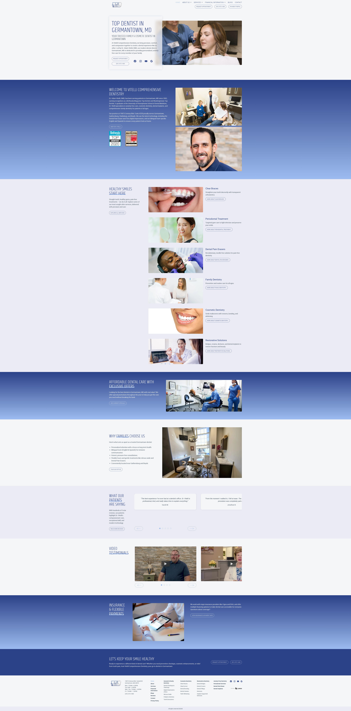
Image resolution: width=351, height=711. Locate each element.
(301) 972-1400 (129, 694)
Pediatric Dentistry (169, 697)
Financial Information (154, 689)
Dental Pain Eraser (219, 686)
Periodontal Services (220, 683)
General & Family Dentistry (169, 682)
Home (152, 681)
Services (153, 686)
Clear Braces (183, 683)
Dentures (199, 691)
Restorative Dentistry (203, 681)
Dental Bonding (184, 689)
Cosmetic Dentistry (185, 681)
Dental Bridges (201, 683)
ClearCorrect (183, 686)
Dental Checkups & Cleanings (169, 686)
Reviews (153, 695)
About (152, 683)
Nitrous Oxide (167, 694)
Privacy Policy (155, 701)
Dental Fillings (201, 689)
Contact (153, 698)
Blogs (152, 693)
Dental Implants (218, 689)
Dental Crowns (201, 686)
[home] (116, 5)
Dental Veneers (184, 691)
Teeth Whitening (184, 694)
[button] (186, 2)
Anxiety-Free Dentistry (220, 681)
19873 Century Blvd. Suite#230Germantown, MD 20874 (134, 682)
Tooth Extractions (169, 699)
